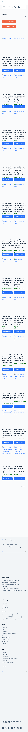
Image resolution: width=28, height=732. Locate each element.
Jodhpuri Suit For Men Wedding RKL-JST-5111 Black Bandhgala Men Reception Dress (20, 207)
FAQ (3, 635)
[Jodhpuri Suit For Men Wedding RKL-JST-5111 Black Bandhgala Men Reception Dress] (20, 192)
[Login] (19, 7)
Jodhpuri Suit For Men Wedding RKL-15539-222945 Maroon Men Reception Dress (7, 320)
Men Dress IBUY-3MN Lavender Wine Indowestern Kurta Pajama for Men (7, 397)
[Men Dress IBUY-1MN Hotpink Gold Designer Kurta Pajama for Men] (20, 343)
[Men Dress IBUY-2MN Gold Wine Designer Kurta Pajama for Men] (20, 381)
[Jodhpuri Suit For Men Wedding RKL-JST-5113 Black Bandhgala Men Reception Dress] (20, 155)
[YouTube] (12, 728)
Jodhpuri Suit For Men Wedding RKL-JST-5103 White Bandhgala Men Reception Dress (20, 98)
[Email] (3, 728)
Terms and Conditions (8, 662)
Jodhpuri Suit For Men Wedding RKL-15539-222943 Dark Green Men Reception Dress (7, 358)
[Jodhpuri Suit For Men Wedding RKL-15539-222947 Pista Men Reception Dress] (8, 267)
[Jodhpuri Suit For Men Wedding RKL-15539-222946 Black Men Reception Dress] (20, 267)
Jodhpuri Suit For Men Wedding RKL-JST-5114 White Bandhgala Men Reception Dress (7, 170)
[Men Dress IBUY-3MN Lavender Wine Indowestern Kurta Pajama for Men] (8, 381)
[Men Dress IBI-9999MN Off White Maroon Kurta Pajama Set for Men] (8, 454)
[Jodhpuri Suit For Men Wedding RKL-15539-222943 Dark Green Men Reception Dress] (8, 343)
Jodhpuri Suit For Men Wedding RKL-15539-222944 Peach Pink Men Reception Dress (20, 320)
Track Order (5, 641)
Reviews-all (5, 666)
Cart (3, 629)
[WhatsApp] (9, 728)
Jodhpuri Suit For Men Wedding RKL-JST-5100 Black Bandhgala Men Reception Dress (7, 61)
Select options (7, 70)
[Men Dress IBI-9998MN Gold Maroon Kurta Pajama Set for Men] (20, 454)
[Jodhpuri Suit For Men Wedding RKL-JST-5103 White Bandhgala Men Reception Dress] (20, 82)
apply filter (9, 21)
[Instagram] (18, 728)
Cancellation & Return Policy (10, 658)
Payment (4, 654)
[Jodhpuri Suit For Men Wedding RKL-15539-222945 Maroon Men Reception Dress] (8, 305)
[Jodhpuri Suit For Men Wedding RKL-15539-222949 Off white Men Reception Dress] (20, 228)
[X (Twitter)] (21, 728)
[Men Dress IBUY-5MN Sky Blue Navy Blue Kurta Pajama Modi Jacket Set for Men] (20, 418)
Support (4, 652)
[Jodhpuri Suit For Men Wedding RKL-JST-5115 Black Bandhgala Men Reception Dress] (20, 119)
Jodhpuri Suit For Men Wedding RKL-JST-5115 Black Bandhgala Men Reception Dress (20, 134)
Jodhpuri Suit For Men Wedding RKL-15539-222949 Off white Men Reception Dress (20, 243)
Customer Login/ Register (9, 633)
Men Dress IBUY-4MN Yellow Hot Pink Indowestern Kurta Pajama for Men (7, 433)
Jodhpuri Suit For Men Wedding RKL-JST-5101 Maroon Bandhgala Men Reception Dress (20, 61)
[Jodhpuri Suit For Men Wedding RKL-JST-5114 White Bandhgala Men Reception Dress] (8, 155)
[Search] (9, 7)
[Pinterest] (6, 728)
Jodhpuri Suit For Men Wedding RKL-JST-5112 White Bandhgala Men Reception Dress (7, 207)
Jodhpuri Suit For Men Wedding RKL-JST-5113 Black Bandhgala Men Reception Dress (20, 170)
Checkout (4, 631)
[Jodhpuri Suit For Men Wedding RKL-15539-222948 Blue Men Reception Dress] (8, 228)
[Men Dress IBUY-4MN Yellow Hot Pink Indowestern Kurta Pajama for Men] (8, 418)
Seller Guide (5, 639)
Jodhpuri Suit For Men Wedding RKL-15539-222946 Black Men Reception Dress (20, 282)
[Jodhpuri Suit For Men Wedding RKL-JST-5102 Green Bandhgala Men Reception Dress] (8, 82)
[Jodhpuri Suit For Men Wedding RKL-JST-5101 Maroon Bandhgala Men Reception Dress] (20, 46)
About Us (4, 627)
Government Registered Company (11, 547)
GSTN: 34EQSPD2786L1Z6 (9, 545)
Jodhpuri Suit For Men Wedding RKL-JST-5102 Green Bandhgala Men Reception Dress (7, 98)
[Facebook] (15, 728)
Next (22, 486)
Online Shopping (6, 637)
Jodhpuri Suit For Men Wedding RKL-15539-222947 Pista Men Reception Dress (7, 282)
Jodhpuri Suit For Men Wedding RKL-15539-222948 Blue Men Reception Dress (8, 243)
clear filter (9, 26)
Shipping (4, 660)
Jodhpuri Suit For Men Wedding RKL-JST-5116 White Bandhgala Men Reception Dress (7, 134)
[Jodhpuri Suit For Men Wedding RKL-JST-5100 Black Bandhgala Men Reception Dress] (8, 46)
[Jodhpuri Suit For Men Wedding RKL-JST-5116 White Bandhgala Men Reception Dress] (8, 119)
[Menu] (4, 7)
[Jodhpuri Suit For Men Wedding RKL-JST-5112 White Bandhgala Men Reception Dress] (8, 192)
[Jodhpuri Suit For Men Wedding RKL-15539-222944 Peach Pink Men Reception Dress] (20, 305)
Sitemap (4, 643)
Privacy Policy (6, 656)
